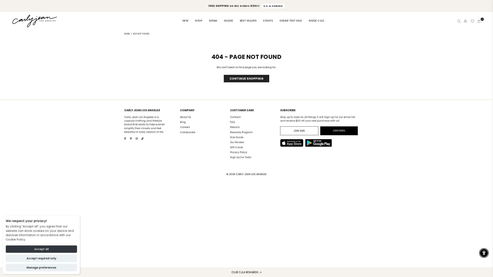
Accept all (41, 249)
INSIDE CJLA (316, 21)
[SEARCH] (459, 21)
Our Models (237, 142)
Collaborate (187, 132)
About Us (185, 117)
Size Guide (236, 137)
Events (268, 21)
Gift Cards (236, 147)
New (185, 21)
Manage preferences (41, 267)
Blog (183, 122)
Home (127, 33)
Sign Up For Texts (240, 157)
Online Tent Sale (291, 21)
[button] (246, 272)
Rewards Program (241, 132)
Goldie (228, 21)
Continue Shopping (246, 79)
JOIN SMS (299, 130)
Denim (213, 21)
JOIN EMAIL (339, 130)
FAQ (232, 122)
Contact (235, 117)
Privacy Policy (238, 152)
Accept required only (41, 258)
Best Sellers (248, 21)
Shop (198, 21)
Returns (235, 127)
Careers (185, 127)
